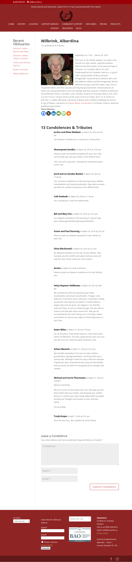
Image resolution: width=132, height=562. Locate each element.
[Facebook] (43, 113)
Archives (16, 518)
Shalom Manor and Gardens (80, 103)
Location (33, 24)
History (21, 24)
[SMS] (63, 113)
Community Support (72, 24)
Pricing (103, 24)
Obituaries (91, 24)
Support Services (50, 24)
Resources (67, 28)
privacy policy (47, 545)
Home (11, 24)
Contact (54, 28)
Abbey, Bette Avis (20, 73)
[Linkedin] (53, 113)
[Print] (68, 113)
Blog (78, 28)
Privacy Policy (102, 533)
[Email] (58, 113)
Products (115, 24)
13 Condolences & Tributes (52, 45)
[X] (48, 113)
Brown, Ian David (20, 69)
